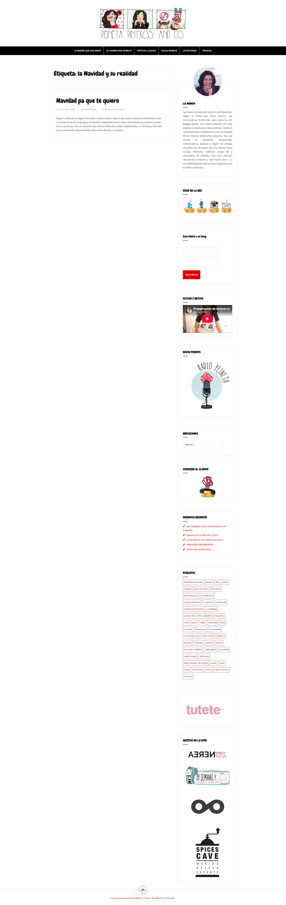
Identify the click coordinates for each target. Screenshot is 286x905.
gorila (194, 622)
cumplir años (190, 615)
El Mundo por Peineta (113, 109)
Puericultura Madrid (193, 649)
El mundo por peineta (119, 50)
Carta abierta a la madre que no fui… (205, 540)
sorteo (213, 663)
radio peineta (211, 649)
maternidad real (191, 636)
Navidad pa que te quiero (87, 101)
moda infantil (208, 636)
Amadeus (156, 898)
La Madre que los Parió (87, 50)
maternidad (215, 629)
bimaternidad (208, 595)
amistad (187, 588)
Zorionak (188, 676)
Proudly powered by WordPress (126, 898)
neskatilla (198, 642)
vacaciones (197, 669)
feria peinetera (205, 615)
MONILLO (221, 636)
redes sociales (190, 656)
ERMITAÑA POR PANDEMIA (199, 544)
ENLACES (207, 50)
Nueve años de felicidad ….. (200, 549)
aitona (225, 582)
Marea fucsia (201, 629)
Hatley (203, 622)
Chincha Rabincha (192, 602)
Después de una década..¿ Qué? (202, 535)
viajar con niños (222, 669)
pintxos (219, 642)
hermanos (213, 622)
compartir (207, 602)
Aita (217, 582)
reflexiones (204, 656)
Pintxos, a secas (146, 50)
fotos (186, 622)
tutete (186, 669)
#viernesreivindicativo (193, 582)
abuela (209, 582)
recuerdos (224, 649)
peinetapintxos (88, 109)
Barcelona (216, 588)
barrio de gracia (191, 595)
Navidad (187, 642)
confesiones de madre (193, 609)
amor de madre (201, 588)
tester (222, 663)
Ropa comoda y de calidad (196, 663)
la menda (188, 629)
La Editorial (190, 50)
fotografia (219, 615)
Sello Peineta (169, 50)
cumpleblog (212, 609)
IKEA (223, 622)
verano (208, 669)
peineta (209, 642)
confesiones (220, 602)
